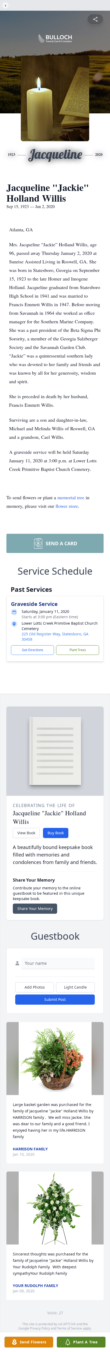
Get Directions (32, 650)
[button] (55, 1058)
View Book (26, 832)
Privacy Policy (40, 1328)
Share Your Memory (35, 908)
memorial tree (70, 497)
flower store (67, 506)
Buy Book (56, 832)
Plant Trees (77, 650)
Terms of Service (69, 1328)
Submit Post (55, 999)
